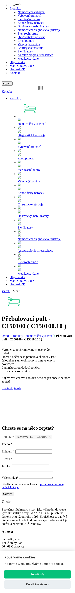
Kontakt (15, 73)
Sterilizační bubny (29, 19)
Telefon (6, 466)
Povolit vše (37, 574)
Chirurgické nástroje (30, 47)
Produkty (15, 8)
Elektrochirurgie (28, 33)
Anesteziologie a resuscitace (35, 55)
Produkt (8, 436)
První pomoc (26, 40)
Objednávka (17, 62)
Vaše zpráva (10, 477)
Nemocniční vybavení (31, 12)
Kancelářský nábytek (31, 22)
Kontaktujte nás (11, 388)
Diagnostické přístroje (31, 37)
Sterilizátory (25, 51)
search (7, 83)
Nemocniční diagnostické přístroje (39, 30)
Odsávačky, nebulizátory (33, 26)
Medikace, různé (28, 58)
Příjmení (8, 451)
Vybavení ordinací (29, 15)
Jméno (7, 444)
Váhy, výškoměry (29, 44)
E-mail (7, 458)
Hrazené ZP (17, 69)
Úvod (5, 335)
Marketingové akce (22, 65)
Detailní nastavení (37, 584)
